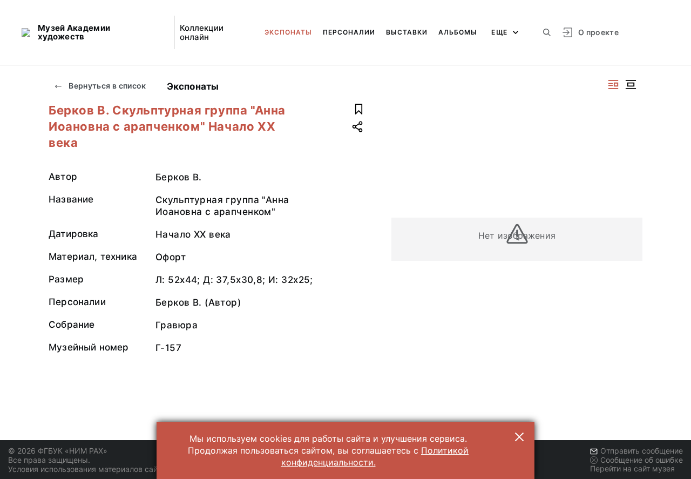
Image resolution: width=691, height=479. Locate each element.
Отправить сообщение (641, 450)
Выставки (407, 32)
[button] (519, 437)
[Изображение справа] (613, 85)
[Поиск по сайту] (547, 32)
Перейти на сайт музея (632, 468)
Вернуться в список (106, 85)
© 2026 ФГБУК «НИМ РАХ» (57, 450)
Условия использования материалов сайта (86, 469)
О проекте (598, 32)
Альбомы (457, 32)
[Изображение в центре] (630, 85)
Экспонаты (288, 32)
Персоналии (349, 32)
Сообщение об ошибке (641, 459)
